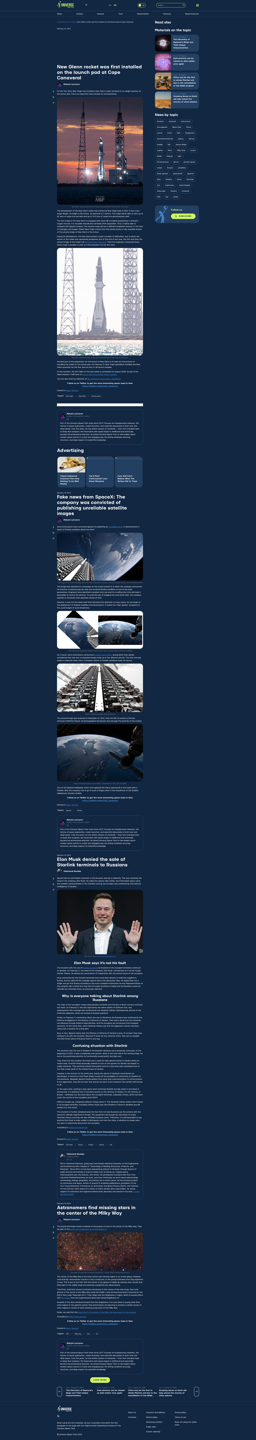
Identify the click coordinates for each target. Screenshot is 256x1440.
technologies (184, 185)
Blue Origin (69, 396)
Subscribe (185, 216)
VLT (97, 1334)
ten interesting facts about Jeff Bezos (104, 379)
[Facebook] (71, 1160)
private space (96, 396)
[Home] (65, 5)
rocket (159, 168)
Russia (80, 1145)
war (111, 1145)
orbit (180, 156)
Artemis (160, 121)
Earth (169, 133)
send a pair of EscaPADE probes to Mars (99, 374)
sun (158, 185)
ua (110, 5)
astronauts (185, 121)
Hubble (160, 145)
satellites (182, 168)
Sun (93, 1402)
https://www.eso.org (77, 1317)
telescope (161, 191)
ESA (178, 133)
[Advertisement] (100, 49)
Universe (185, 191)
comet (159, 133)
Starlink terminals (90, 968)
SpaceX (68, 810)
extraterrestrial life (165, 139)
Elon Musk (69, 1145)
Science (100, 14)
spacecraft (177, 174)
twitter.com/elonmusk (78, 1128)
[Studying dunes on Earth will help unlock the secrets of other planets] (163, 100)
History (192, 139)
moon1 (193, 150)
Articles (79, 14)
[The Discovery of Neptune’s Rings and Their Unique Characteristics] (163, 43)
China (188, 127)
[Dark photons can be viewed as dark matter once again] (163, 62)
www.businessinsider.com (107, 956)
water (175, 197)
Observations (143, 14)
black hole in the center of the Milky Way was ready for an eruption (107, 1312)
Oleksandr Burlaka (72, 871)
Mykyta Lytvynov (72, 84)
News (59, 14)
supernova (169, 185)
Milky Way (78, 1334)
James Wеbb (180, 145)
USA (158, 197)
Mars (170, 150)
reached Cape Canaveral (95, 242)
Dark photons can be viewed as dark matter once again (184, 61)
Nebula (170, 156)
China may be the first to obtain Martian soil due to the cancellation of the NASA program (184, 81)
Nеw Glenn (82, 396)
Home (59, 22)
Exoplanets (190, 133)
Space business (192, 14)
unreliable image (115, 527)
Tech (120, 14)
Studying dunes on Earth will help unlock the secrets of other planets (185, 99)
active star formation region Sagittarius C (88, 1229)
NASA (159, 156)
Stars (179, 179)
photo (176, 162)
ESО (67, 1334)
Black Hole (176, 127)
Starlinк (79, 810)
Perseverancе (163, 162)
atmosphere (162, 127)
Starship (190, 179)
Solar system (162, 174)
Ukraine (101, 1145)
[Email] (68, 419)
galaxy (181, 139)
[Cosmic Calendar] (197, 5)
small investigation (103, 655)
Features (167, 14)
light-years (65, 1298)
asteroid (172, 121)
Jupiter (160, 150)
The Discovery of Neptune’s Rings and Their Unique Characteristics (183, 44)
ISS (169, 145)
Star (88, 1334)
